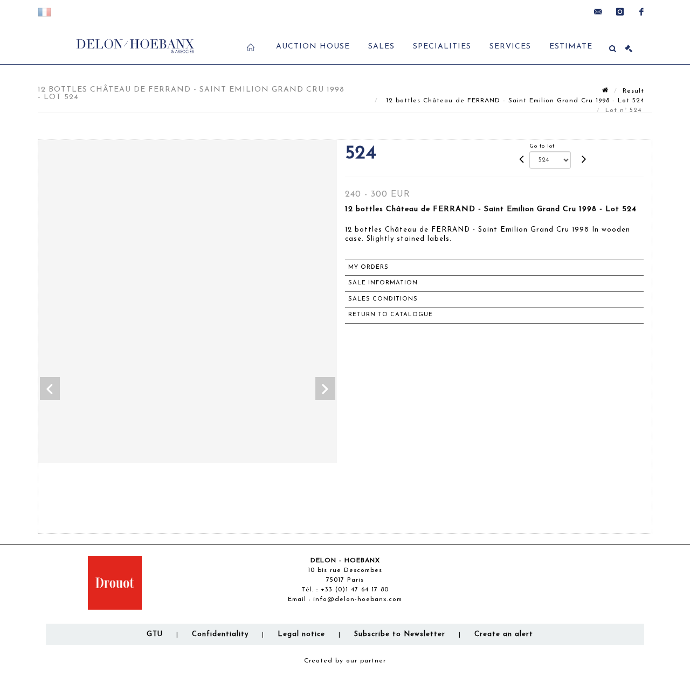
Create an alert (503, 634)
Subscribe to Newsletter (399, 634)
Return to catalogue (390, 315)
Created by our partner (345, 661)
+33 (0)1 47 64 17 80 (355, 590)
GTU (155, 634)
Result (633, 91)
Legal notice (301, 634)
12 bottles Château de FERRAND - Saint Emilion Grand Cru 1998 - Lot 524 (513, 100)
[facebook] (641, 12)
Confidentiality (220, 634)
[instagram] (620, 12)
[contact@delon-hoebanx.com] (598, 12)
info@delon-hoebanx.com (357, 599)
